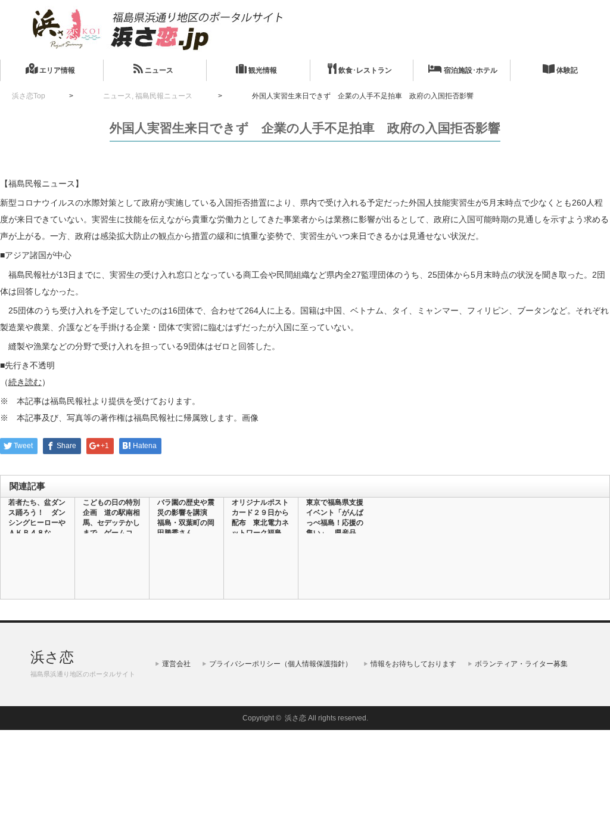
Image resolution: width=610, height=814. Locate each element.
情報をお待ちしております (413, 664)
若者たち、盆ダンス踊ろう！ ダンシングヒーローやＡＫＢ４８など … (37, 522)
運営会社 (176, 664)
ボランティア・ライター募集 (521, 664)
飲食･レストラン (364, 70)
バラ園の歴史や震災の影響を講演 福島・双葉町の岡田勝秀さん (185, 517)
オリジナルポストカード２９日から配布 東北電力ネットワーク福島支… (260, 522)
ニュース (158, 70)
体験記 (566, 70)
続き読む (25, 382)
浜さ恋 (52, 657)
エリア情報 (56, 70)
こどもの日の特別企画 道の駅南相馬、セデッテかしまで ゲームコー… (111, 522)
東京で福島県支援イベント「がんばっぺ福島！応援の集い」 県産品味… (334, 522)
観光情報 (262, 70)
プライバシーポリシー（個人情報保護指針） (280, 664)
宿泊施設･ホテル (469, 70)
